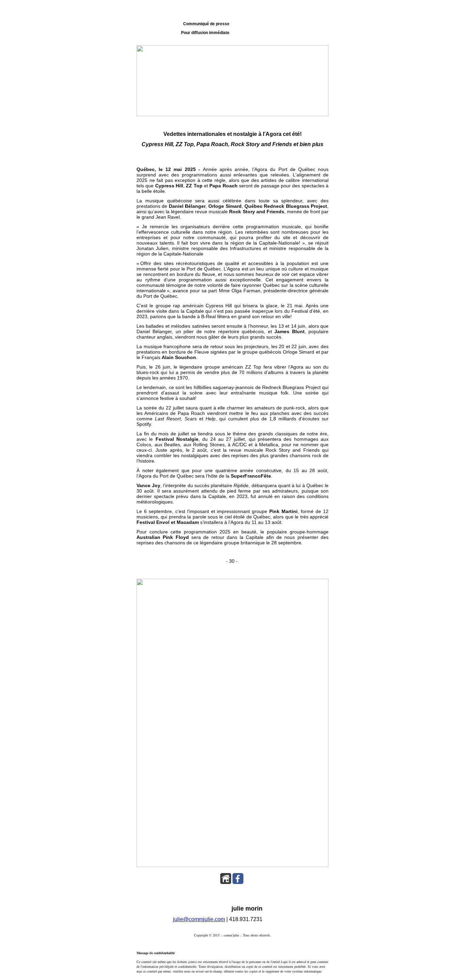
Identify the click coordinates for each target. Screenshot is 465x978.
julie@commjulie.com (199, 919)
